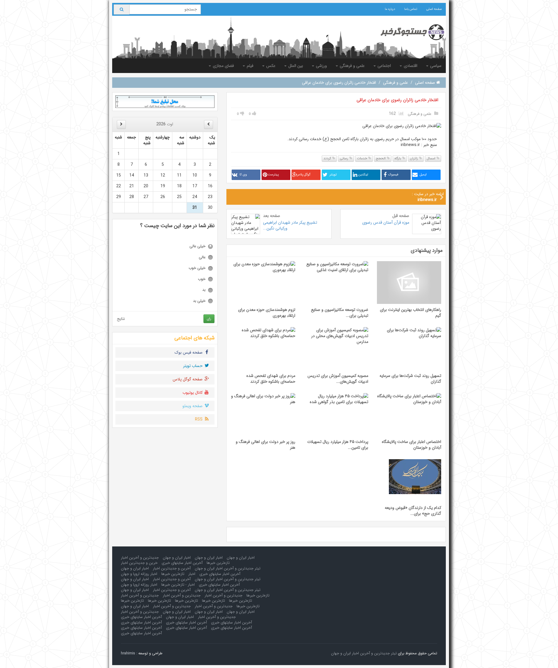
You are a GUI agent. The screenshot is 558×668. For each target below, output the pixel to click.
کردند (327, 158)
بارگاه (398, 158)
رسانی (344, 158)
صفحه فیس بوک (189, 352)
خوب (201, 279)
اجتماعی (383, 66)
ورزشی (321, 66)
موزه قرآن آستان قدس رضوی (385, 222)
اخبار (191, 574)
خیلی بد (199, 301)
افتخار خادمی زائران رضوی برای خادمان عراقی (397, 100)
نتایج (121, 319)
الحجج (381, 158)
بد (203, 290)
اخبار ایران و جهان (241, 558)
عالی (202, 257)
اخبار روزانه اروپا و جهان (139, 574)
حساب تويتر (193, 366)
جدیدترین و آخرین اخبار (140, 558)
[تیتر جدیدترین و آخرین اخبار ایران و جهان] (407, 32)
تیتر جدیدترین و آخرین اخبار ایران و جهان (227, 568)
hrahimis (128, 653)
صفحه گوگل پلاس (188, 379)
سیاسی (435, 66)
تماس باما (410, 9)
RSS (199, 419)
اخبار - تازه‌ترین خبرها (178, 585)
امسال (432, 158)
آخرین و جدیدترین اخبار (172, 568)
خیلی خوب (197, 268)
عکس (270, 66)
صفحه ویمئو (193, 406)
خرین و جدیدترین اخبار (139, 563)
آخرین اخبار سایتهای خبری (182, 563)
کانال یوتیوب (193, 392)
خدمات (362, 158)
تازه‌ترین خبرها (218, 563)
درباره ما (390, 9)
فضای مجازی (223, 66)
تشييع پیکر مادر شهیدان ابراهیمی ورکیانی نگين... (290, 225)
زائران (414, 158)
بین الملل (295, 66)
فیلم (249, 66)
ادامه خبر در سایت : (428, 197)
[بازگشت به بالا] (12, 656)
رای (209, 318)
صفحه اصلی (434, 9)
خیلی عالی (197, 246)
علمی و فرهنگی (352, 66)
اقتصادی (410, 66)
